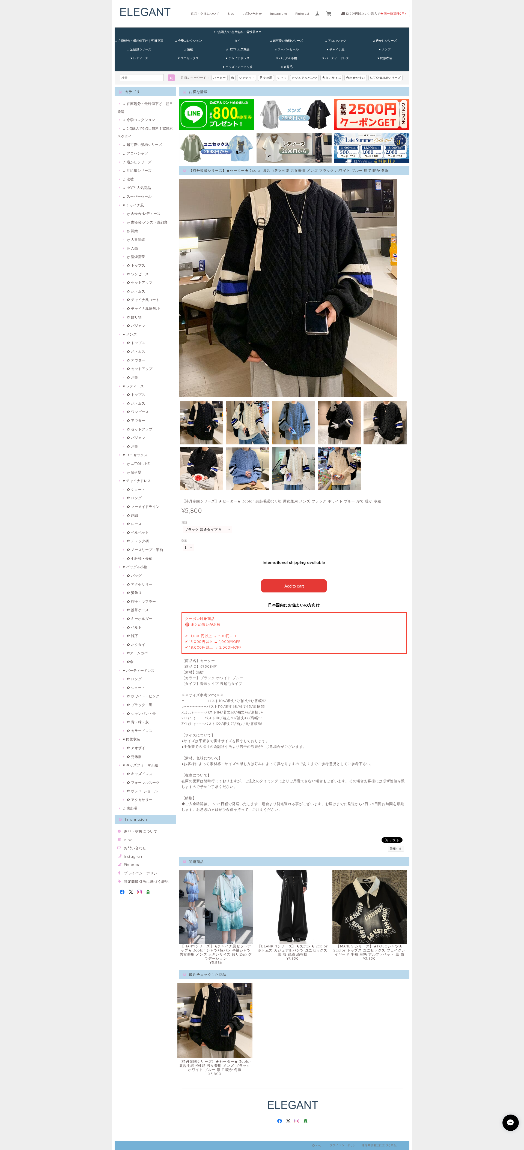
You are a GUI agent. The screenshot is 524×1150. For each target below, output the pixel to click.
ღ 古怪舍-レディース (143, 213)
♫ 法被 (188, 49)
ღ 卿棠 (132, 231)
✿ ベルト (134, 627)
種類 (184, 522)
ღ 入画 (132, 248)
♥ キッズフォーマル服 (237, 67)
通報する (396, 848)
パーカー (219, 78)
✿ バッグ (134, 575)
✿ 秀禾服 (134, 756)
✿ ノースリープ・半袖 (145, 549)
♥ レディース (139, 58)
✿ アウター (136, 360)
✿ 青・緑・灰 (138, 722)
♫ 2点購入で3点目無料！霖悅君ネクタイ (237, 33)
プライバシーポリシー (142, 873)
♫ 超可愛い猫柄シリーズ (286, 41)
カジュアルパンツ (304, 78)
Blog (231, 14)
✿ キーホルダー (139, 618)
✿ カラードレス (139, 730)
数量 (184, 540)
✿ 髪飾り (134, 593)
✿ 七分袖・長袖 (139, 558)
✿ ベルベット (138, 532)
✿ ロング (134, 498)
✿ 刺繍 (132, 515)
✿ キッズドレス (139, 774)
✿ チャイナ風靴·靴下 (143, 308)
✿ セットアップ (139, 282)
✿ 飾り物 (134, 317)
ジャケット (247, 78)
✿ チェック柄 (138, 541)
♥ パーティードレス (335, 58)
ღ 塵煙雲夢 (136, 256)
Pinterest (302, 14)
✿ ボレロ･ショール (142, 791)
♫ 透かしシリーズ (385, 41)
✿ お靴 (132, 377)
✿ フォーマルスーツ (143, 782)
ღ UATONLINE (138, 463)
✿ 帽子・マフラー (141, 601)
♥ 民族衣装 (384, 58)
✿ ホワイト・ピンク (143, 696)
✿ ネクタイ (136, 644)
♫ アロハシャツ (335, 41)
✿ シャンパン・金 (141, 713)
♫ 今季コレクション (188, 41)
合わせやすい (355, 78)
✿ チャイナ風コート (143, 299)
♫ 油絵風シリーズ (139, 49)
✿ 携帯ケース (138, 610)
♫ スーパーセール (287, 49)
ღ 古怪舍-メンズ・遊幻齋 (147, 222)
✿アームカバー (139, 653)
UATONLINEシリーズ (385, 78)
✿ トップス (136, 265)
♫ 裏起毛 (287, 67)
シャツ (282, 78)
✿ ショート (136, 489)
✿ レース (134, 524)
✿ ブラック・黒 (139, 705)
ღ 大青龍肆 (136, 239)
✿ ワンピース (138, 274)
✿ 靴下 (132, 636)
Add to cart (294, 586)
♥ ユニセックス (188, 58)
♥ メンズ (385, 49)
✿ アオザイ (136, 748)
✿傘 (130, 662)
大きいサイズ (331, 78)
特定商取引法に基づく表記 (146, 881)
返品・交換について (205, 14)
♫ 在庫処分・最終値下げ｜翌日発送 (139, 41)
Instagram (278, 14)
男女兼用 (266, 78)
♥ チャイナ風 (335, 49)
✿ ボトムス (136, 291)
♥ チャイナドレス (237, 58)
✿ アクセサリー (139, 584)
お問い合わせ (252, 14)
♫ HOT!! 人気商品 (237, 49)
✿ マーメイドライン (143, 506)
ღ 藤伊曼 (134, 472)
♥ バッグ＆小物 (286, 58)
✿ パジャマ (136, 325)
